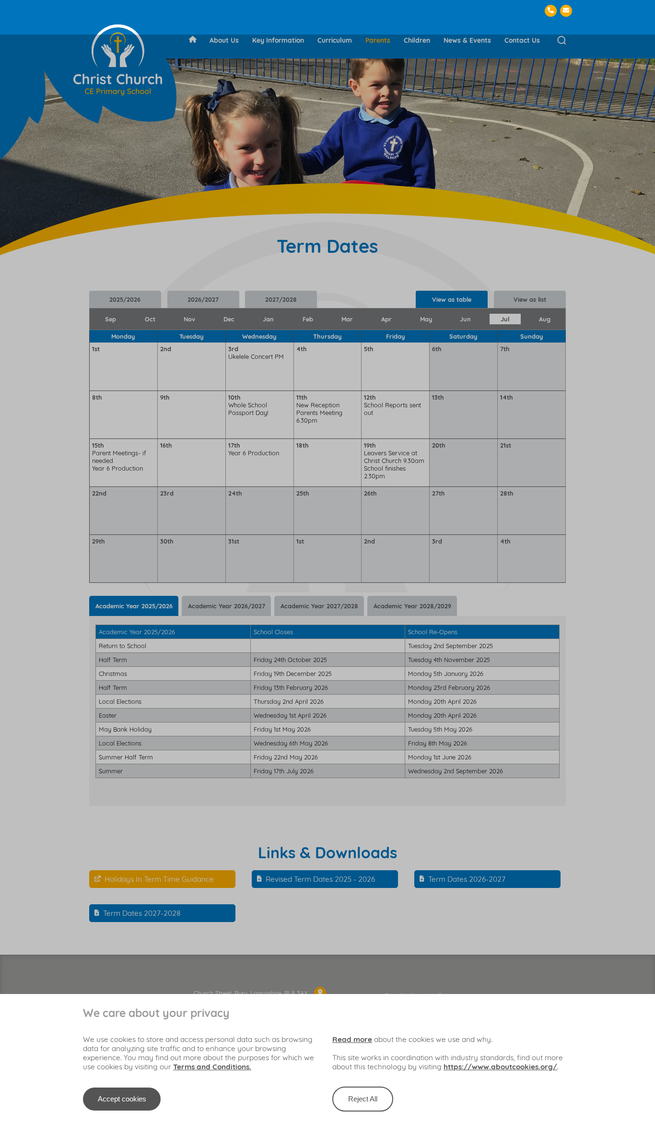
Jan (268, 319)
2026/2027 (203, 299)
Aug (544, 319)
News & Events (467, 40)
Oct (150, 319)
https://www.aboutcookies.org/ (500, 1066)
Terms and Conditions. (212, 1066)
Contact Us (522, 40)
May (426, 319)
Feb (308, 319)
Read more (352, 1039)
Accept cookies (122, 1099)
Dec (228, 319)
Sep (110, 319)
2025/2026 (124, 299)
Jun (465, 319)
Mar (347, 319)
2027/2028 (281, 299)
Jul (505, 319)
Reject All (362, 1099)
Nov (189, 319)
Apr (386, 319)
